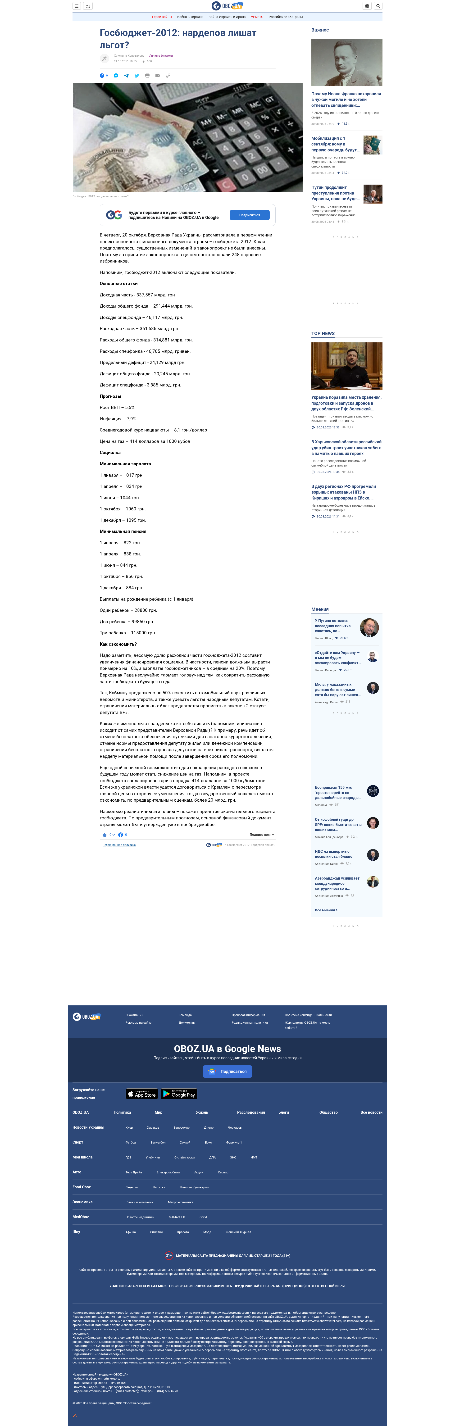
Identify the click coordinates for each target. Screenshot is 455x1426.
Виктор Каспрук (325, 670)
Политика (122, 1112)
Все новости (371, 1112)
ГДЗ (128, 1157)
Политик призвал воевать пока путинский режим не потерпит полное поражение (333, 210)
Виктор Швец (323, 638)
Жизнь (202, 1112)
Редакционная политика (119, 845)
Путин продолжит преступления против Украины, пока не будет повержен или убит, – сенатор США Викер (335, 193)
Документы (187, 1022)
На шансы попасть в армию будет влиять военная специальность (333, 161)
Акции (199, 1172)
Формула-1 (234, 1142)
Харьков (153, 1127)
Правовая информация (248, 1015)
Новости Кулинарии (194, 1187)
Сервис (223, 1172)
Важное (320, 30)
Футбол (131, 1142)
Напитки (159, 1187)
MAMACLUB (177, 1217)
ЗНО (233, 1157)
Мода (207, 1232)
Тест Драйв (134, 1172)
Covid (203, 1217)
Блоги (283, 1112)
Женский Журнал (238, 1232)
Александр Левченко (329, 896)
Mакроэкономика (180, 1202)
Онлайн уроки (184, 1157)
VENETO (257, 17)
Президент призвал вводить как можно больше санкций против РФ (342, 418)
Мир (158, 1112)
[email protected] (127, 1391)
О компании (134, 1015)
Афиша (131, 1232)
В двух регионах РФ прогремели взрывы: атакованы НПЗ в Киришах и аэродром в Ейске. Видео (343, 492)
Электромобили (168, 1172)
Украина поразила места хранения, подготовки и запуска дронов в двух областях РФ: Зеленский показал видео (346, 403)
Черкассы (235, 1127)
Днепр (209, 1127)
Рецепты (132, 1187)
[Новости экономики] (214, 846)
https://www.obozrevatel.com (229, 1312)
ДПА (212, 1157)
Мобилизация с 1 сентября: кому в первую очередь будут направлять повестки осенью (334, 144)
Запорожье (181, 1127)
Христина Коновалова (129, 55)
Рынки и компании (140, 1202)
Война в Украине (190, 17)
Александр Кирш (326, 702)
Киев (129, 1127)
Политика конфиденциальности (308, 1015)
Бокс (208, 1142)
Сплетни (156, 1232)
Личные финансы (161, 55)
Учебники (153, 1157)
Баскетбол (158, 1142)
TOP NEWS (323, 333)
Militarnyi (321, 805)
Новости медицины (140, 1217)
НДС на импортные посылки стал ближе (333, 854)
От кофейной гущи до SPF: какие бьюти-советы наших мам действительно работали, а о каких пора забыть (338, 824)
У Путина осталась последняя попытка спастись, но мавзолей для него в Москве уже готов (333, 626)
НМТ (254, 1157)
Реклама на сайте (138, 1022)
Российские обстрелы (286, 17)
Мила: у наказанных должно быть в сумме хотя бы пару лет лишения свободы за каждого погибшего (338, 689)
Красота (183, 1232)
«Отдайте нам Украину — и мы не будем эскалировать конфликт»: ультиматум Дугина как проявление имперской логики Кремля (338, 658)
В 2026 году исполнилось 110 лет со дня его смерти (345, 115)
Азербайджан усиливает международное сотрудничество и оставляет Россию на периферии (337, 883)
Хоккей (185, 1142)
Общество (328, 1112)
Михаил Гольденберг (329, 837)
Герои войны (162, 17)
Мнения (320, 609)
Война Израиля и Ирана (227, 17)
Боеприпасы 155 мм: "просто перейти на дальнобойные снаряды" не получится (337, 792)
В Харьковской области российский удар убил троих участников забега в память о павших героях (346, 447)
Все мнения (325, 910)
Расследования (251, 1112)
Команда (185, 1015)
